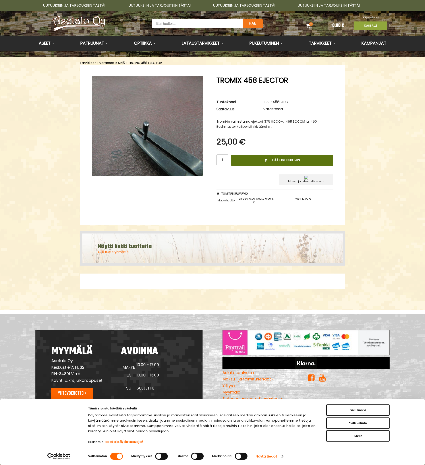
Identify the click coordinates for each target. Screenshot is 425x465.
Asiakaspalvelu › (238, 372)
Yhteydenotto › (72, 393)
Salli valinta (358, 423)
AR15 (121, 63)
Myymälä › (232, 392)
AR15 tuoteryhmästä (113, 252)
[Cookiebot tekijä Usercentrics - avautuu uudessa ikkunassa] (58, 456)
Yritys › (228, 385)
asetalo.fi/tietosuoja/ (124, 441)
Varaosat (106, 63)
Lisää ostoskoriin (285, 160)
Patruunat (92, 43)
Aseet (44, 43)
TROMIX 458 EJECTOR (145, 63)
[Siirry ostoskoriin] (314, 25)
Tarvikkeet (320, 43)
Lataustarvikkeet (201, 43)
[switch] (161, 456)
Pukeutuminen (264, 43)
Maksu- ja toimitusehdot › (247, 379)
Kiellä (358, 436)
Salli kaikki (358, 410)
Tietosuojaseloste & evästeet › (252, 398)
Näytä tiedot (266, 456)
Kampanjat (373, 43)
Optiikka (143, 43)
